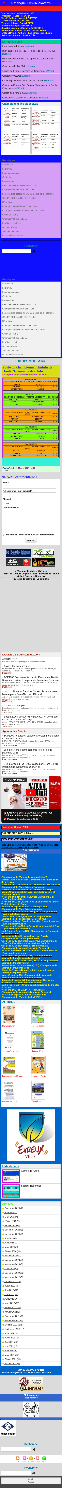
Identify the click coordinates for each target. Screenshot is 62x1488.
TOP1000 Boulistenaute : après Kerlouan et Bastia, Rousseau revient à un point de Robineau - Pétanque (30, 679)
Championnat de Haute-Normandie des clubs (23, 210)
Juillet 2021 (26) (12, 1337)
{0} (3, 470)
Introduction (7, 164)
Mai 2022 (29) (11, 1294)
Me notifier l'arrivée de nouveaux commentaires (30, 534)
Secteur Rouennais (31, 1185)
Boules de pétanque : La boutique (32, 579)
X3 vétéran (36, 1101)
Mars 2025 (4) (11, 1217)
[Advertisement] (29, 621)
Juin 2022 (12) (11, 1290)
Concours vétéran (11, 75)
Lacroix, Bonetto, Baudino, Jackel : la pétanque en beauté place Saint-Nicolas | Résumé (30, 693)
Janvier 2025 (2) (12, 1225)
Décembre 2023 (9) (14, 1260)
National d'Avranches (40, 1051)
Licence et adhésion (13, 46)
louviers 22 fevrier (38, 1076)
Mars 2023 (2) (11, 1268)
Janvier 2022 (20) (13, 1312)
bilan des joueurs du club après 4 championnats (28, 58)
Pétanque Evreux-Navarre (31, 3)
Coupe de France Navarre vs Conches (23, 71)
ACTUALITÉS (9, 659)
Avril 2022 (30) (11, 1299)
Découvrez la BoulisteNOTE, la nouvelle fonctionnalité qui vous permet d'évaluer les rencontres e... (28, 756)
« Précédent (21, 361)
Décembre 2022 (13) (14, 1273)
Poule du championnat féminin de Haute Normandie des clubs (27, 369)
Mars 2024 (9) (11, 1247)
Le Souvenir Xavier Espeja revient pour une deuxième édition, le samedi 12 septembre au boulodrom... (29, 670)
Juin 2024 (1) (11, 1238)
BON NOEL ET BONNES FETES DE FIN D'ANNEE (29, 51)
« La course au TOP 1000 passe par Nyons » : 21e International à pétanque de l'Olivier (30, 765)
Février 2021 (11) (13, 1359)
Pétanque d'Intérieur (31, 571)
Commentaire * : (11, 507)
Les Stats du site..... (11, 223)
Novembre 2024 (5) (14, 1234)
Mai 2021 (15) (11, 1346)
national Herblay (38, 1026)
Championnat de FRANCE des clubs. (19, 206)
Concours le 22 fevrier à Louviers (20, 97)
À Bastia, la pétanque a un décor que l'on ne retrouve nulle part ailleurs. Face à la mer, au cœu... (28, 698)
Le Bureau (7, 169)
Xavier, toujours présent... (18, 666)
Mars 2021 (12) (12, 1355)
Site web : (8, 499)
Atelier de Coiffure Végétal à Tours (20, 573)
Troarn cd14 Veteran (10, 1051)
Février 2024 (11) (13, 1251)
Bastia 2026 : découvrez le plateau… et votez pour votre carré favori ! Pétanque (30, 718)
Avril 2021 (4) (10, 1350)
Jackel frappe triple (14, 705)
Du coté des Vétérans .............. (16, 235)
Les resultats (8, 181)
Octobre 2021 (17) (13, 1324)
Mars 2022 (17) (12, 1303)
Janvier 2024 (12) (13, 1255)
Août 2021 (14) (11, 1333)
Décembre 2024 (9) (14, 1229)
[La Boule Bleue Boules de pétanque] (18, 550)
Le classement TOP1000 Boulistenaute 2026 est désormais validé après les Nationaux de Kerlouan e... (30, 684)
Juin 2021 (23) (11, 1342)
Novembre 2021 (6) (14, 1320)
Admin (31, 1479)
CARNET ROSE (10, 214)
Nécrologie (7, 202)
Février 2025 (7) (12, 1221)
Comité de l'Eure (30, 1170)
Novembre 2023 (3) (14, 1264)
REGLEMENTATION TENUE (17, 839)
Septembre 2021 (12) (15, 1329)
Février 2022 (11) (13, 1307)
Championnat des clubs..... (14, 219)
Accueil (32, 361)
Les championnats (11, 173)
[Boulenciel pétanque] (43, 550)
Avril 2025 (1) (10, 1212)
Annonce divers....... (11, 227)
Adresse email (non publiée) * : (18, 491)
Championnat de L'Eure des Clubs (18, 189)
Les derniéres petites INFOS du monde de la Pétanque (28, 194)
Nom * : (6, 482)
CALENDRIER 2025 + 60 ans (17, 833)
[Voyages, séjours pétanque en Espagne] (43, 559)
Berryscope (45, 573)
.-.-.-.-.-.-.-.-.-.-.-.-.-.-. (11, 231)
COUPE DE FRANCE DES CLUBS (19, 198)
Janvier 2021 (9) (12, 1363)
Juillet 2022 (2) (11, 1286)
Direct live (40, 576)
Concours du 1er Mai (13, 66)
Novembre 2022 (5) (14, 1277)
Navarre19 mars (9, 1026)
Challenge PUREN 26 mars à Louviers (23, 80)
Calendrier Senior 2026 (15, 827)
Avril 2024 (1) (10, 1242)
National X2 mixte (9, 1101)
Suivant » (42, 361)
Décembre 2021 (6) (14, 1316)
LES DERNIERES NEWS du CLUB (19, 185)
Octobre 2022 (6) (13, 1281)
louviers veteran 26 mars (12, 1076)
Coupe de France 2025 (14, 93)
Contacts (6, 177)
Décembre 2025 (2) (14, 1208)
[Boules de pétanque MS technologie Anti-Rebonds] (18, 559)
